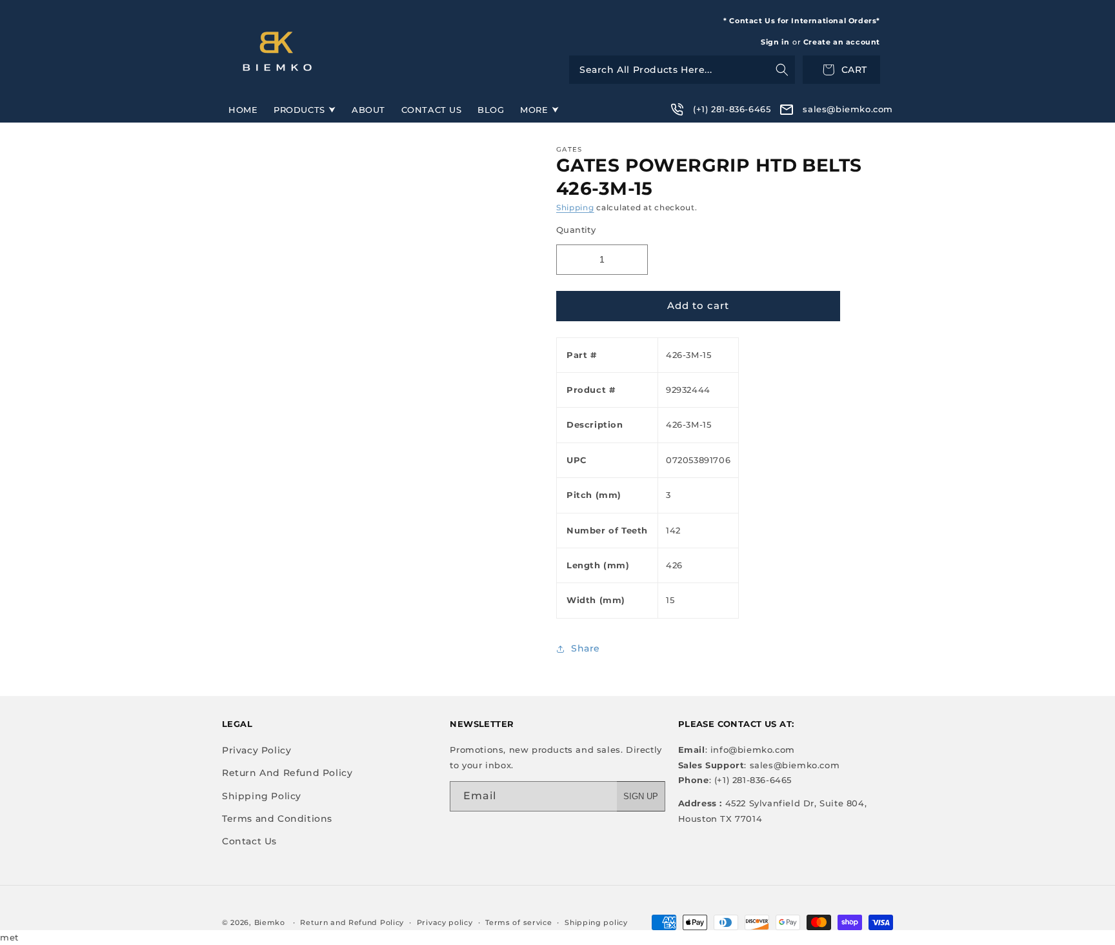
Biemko (269, 922)
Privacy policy (445, 922)
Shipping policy (596, 922)
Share (585, 648)
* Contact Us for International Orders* (801, 20)
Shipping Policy (261, 796)
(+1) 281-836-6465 (731, 109)
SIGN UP (640, 796)
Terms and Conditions (277, 818)
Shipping (575, 207)
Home (242, 109)
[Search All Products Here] (682, 69)
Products (299, 109)
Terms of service (518, 922)
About (368, 109)
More (534, 109)
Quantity (576, 229)
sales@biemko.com (848, 109)
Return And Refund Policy (287, 773)
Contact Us (431, 109)
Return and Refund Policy (352, 922)
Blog (490, 109)
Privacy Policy (256, 750)
